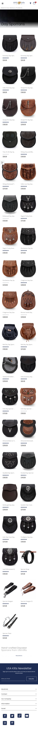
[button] (30, 3)
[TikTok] (19, 715)
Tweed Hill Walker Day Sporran (12, 376)
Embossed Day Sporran (10, 216)
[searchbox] (19, 8)
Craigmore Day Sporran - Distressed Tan (15, 312)
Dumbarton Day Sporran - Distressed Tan (15, 280)
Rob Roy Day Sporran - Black (11, 344)
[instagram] (5, 723)
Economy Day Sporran (9, 55)
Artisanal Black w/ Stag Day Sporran (13, 441)
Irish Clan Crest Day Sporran (11, 537)
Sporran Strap (25, 569)
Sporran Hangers (8, 601)
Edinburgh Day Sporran (10, 505)
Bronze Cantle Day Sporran (29, 312)
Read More (19, 655)
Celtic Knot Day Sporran (10, 88)
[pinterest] (12, 723)
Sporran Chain (7, 633)
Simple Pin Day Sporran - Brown (12, 120)
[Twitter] (12, 716)
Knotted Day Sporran (27, 473)
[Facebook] (5, 716)
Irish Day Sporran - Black (10, 409)
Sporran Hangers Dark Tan (29, 601)
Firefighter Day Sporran (28, 537)
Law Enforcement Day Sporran (12, 569)
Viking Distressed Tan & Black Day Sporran (16, 184)
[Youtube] (27, 716)
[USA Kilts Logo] (19, 3)
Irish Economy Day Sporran (29, 376)
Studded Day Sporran (9, 473)
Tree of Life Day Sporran (10, 152)
